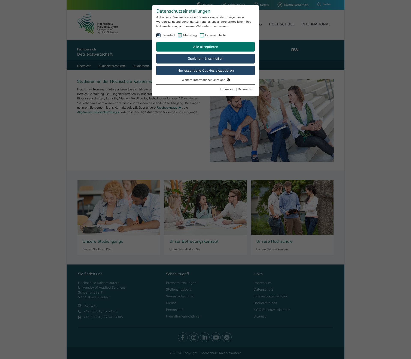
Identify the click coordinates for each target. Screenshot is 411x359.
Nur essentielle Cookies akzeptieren (205, 70)
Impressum (227, 89)
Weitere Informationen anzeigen (204, 80)
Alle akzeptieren (205, 46)
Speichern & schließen (205, 58)
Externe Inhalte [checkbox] (215, 35)
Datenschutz (246, 89)
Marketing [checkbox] (190, 35)
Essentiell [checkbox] (168, 35)
